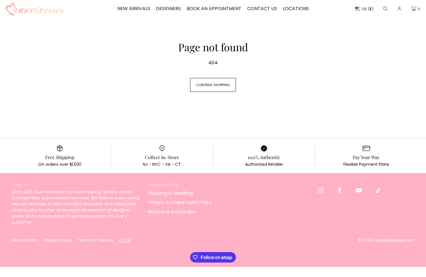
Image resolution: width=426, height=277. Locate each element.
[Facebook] (339, 190)
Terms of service (95, 240)
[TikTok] (378, 190)
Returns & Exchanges (172, 211)
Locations (296, 8)
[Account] (399, 8)
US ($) (368, 9)
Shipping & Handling (170, 193)
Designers (168, 8)
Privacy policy (58, 240)
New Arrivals (133, 8)
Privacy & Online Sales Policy (180, 202)
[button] (385, 8)
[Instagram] (320, 190)
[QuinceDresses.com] (35, 8)
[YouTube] (358, 190)
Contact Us (262, 8)
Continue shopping (213, 85)
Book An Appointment (214, 8)
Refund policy (25, 240)
